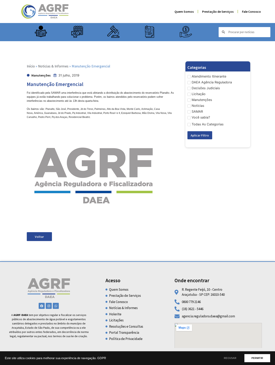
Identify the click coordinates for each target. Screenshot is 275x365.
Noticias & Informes (53, 66)
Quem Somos (184, 11)
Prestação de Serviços (218, 11)
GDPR (101, 358)
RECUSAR (230, 358)
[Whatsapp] (56, 306)
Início (31, 66)
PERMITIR (257, 358)
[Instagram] (49, 306)
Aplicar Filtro (200, 135)
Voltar (39, 237)
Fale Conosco (251, 11)
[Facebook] (42, 306)
